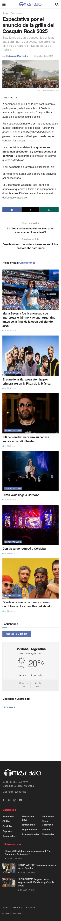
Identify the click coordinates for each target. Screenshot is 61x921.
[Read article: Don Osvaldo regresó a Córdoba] (30, 525)
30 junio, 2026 (10, 553)
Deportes (7, 831)
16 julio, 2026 (10, 446)
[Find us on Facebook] (3, 800)
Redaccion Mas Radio (17, 55)
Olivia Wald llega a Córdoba (20, 495)
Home (5, 13)
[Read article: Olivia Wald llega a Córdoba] (30, 471)
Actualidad (8, 816)
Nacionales (48, 816)
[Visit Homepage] (30, 4)
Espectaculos (16, 13)
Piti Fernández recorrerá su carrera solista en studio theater (25, 439)
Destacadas (8, 836)
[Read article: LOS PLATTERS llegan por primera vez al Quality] (8, 868)
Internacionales (31, 834)
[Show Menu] (4, 4)
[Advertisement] (30, 734)
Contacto (30, 907)
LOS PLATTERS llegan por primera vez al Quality (37, 866)
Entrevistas (28, 824)
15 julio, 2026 (10, 499)
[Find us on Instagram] (15, 800)
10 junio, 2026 (10, 611)
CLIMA (6, 821)
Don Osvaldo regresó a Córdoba (24, 548)
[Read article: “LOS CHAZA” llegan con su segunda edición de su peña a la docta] (8, 882)
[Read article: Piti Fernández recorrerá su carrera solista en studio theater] (30, 413)
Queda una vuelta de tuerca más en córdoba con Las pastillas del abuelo (27, 604)
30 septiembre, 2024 (43, 55)
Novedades (48, 834)
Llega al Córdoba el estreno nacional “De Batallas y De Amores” (28, 852)
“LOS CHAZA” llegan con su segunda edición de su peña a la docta (36, 882)
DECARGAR (8, 707)
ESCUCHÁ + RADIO (17, 634)
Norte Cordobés (47, 823)
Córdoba (7, 826)
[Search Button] (57, 4)
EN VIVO (17, 907)
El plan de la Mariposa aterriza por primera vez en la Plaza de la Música (26, 381)
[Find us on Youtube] (20, 800)
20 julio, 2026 (10, 330)
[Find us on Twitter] (8, 800)
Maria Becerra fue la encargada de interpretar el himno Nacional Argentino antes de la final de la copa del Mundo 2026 (28, 319)
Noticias (46, 829)
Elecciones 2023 (28, 818)
